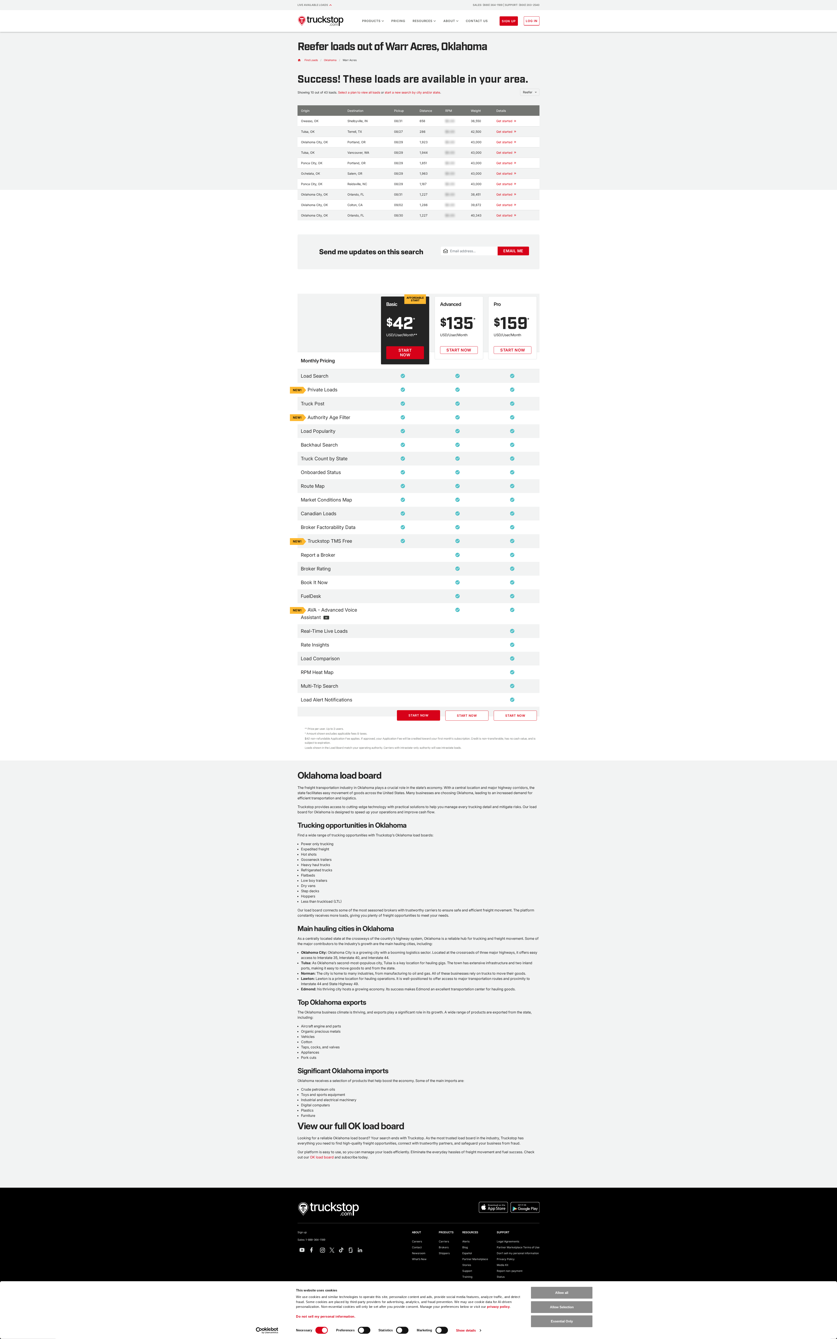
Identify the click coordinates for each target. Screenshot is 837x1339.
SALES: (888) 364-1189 (488, 5)
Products (371, 21)
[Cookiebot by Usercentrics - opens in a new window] (267, 1330)
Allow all (561, 1293)
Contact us (477, 21)
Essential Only (562, 1321)
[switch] (364, 1330)
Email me (513, 251)
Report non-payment (509, 1270)
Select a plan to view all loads (359, 92)
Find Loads (311, 60)
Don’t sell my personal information (518, 1253)
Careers (417, 1241)
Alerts (466, 1241)
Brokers (444, 1247)
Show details (466, 1330)
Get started (504, 121)
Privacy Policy (506, 1259)
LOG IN (532, 21)
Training (467, 1276)
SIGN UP (509, 21)
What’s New (419, 1259)
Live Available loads (313, 5)
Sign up (302, 1232)
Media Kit (502, 1265)
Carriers (444, 1241)
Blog (465, 1247)
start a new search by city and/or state (412, 92)
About (449, 21)
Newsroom (418, 1253)
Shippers (444, 1253)
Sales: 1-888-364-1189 (311, 1239)
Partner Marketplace (475, 1259)
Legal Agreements (508, 1241)
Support (467, 1270)
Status (501, 1276)
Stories (466, 1265)
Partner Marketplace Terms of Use (518, 1247)
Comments (447, 258)
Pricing (398, 21)
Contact (417, 1247)
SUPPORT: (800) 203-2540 (522, 5)
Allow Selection (562, 1307)
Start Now (405, 352)
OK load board (322, 1157)
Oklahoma (330, 60)
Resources (423, 21)
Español (467, 1253)
